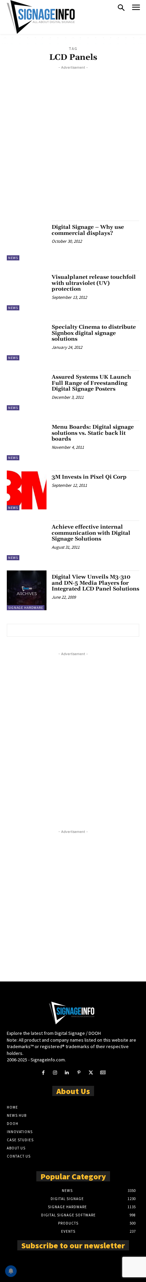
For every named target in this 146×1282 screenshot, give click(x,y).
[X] (91, 1073)
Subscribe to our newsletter (73, 1245)
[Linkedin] (67, 1073)
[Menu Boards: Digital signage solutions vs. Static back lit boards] (27, 440)
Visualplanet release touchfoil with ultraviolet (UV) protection (94, 283)
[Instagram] (55, 1073)
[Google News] (102, 1073)
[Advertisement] (73, 144)
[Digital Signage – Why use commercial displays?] (27, 240)
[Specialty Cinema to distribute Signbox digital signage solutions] (27, 340)
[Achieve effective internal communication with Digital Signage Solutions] (27, 540)
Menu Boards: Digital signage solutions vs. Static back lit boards (93, 433)
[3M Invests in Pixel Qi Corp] (27, 490)
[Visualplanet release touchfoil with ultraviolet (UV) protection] (27, 290)
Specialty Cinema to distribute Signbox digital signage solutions (94, 333)
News (13, 258)
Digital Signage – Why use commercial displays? (88, 230)
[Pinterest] (79, 1073)
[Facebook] (43, 1073)
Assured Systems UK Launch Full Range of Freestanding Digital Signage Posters (91, 383)
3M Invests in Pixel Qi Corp (89, 477)
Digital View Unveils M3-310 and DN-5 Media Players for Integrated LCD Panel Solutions (95, 583)
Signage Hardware (25, 607)
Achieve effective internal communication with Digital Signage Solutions (91, 533)
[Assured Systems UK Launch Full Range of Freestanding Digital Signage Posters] (27, 390)
